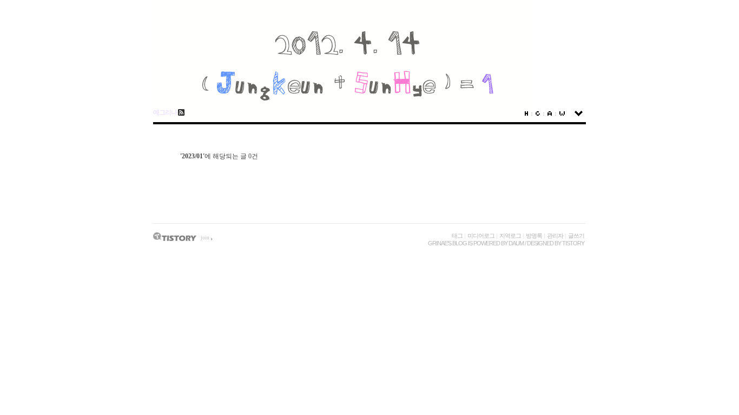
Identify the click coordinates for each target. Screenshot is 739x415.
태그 (457, 235)
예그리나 (165, 112)
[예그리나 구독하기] (180, 112)
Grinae (437, 243)
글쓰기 (576, 235)
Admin (549, 113)
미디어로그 (480, 235)
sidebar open (579, 113)
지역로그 (510, 235)
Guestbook (538, 113)
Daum (516, 243)
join (205, 237)
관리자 (555, 235)
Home (526, 113)
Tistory (573, 243)
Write (562, 113)
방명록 (534, 235)
